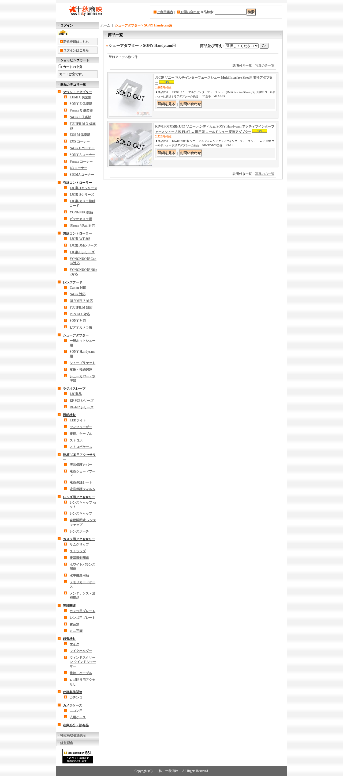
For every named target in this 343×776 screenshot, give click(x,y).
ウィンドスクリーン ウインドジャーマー (83, 662)
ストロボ (76, 440)
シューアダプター (76, 335)
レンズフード (72, 282)
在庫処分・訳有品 (76, 725)
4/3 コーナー (78, 168)
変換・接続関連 (81, 369)
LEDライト (78, 420)
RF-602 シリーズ (82, 407)
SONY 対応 (78, 320)
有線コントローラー (77, 183)
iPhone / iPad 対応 (82, 226)
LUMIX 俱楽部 (80, 97)
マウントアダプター (77, 92)
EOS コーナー (80, 141)
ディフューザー (81, 427)
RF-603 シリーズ (82, 400)
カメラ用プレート (82, 611)
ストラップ (78, 551)
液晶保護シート (81, 482)
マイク (74, 644)
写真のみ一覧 (264, 65)
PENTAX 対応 (80, 314)
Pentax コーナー (81, 161)
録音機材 (69, 639)
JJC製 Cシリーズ (82, 252)
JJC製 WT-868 (80, 239)
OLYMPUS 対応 (81, 301)
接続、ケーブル (81, 434)
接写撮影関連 (79, 558)
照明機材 (69, 415)
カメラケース (72, 705)
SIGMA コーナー (82, 174)
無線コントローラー (77, 233)
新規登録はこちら (76, 42)
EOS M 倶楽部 (80, 135)
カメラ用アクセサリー (79, 539)
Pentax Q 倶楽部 (81, 110)
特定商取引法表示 (73, 735)
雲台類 (74, 624)
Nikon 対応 (77, 294)
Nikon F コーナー (82, 148)
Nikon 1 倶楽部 (80, 117)
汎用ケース (78, 717)
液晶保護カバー (81, 465)
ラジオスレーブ (74, 388)
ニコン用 (76, 711)
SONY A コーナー (82, 155)
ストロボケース (81, 447)
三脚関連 (69, 606)
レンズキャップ (81, 513)
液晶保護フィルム (82, 489)
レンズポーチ (79, 531)
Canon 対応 (78, 288)
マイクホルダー (81, 651)
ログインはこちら (76, 50)
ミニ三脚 (76, 631)
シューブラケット (82, 363)
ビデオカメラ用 (81, 219)
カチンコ (76, 697)
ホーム (105, 25)
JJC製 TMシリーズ (83, 188)
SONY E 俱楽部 (81, 104)
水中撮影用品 (79, 575)
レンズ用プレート (82, 618)
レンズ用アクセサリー (79, 497)
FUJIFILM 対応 (81, 307)
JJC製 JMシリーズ (83, 245)
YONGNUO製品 (81, 212)
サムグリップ (79, 544)
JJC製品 (76, 394)
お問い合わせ (190, 12)
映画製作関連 (72, 692)
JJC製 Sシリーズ (82, 195)
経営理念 (66, 743)
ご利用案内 (165, 12)
